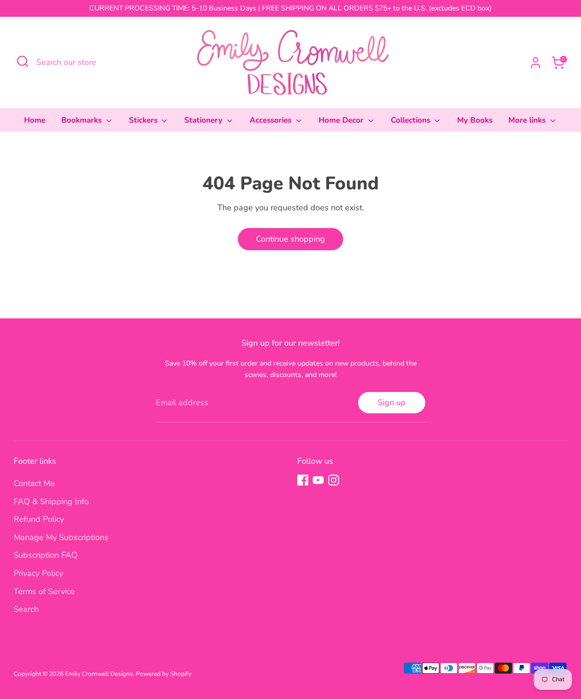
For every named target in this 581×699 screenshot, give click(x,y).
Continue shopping (290, 238)
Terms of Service (44, 591)
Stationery (204, 120)
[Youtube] (318, 480)
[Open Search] (23, 61)
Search (26, 609)
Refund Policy (39, 519)
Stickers (144, 120)
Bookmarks (82, 120)
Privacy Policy (38, 573)
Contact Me (34, 483)
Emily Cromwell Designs (99, 673)
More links (528, 120)
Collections (412, 120)
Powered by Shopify (164, 673)
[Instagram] (333, 480)
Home (34, 120)
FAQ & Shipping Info (51, 501)
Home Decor (342, 120)
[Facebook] (302, 480)
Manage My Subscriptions (61, 537)
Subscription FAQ (46, 555)
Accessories (272, 120)
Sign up (392, 402)
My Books (474, 120)
